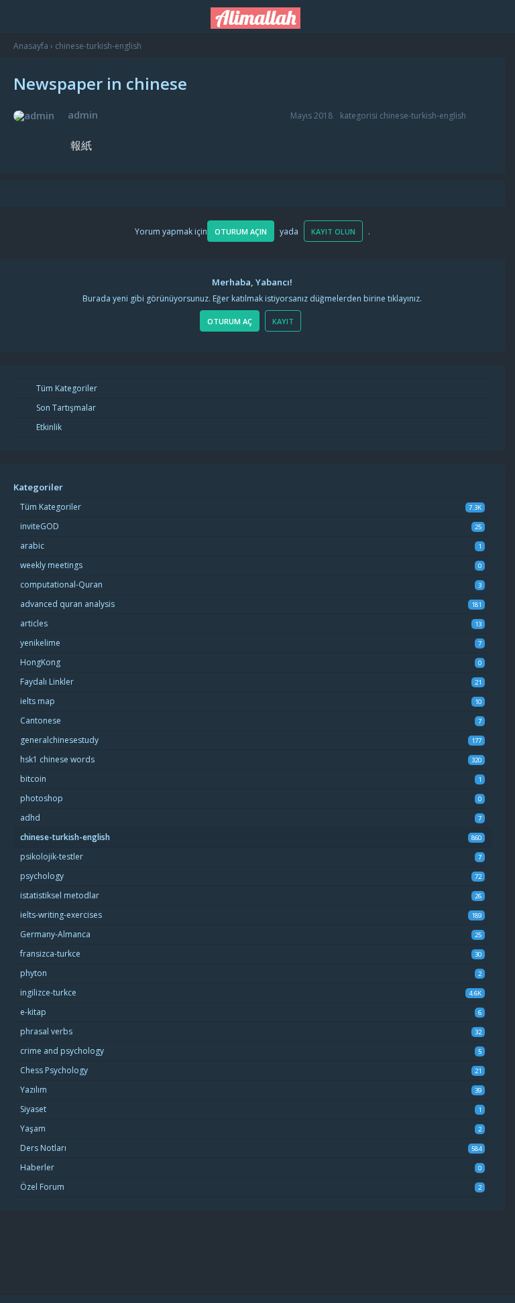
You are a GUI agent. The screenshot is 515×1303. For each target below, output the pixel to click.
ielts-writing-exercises (61, 914)
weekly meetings (51, 565)
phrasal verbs (46, 1031)
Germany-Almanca (55, 934)
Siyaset (33, 1109)
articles (34, 623)
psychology (42, 876)
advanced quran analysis (67, 604)
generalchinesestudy (59, 740)
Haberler (37, 1167)
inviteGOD (39, 526)
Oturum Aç (229, 321)
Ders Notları (43, 1148)
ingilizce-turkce (48, 992)
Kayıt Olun (333, 231)
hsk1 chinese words (57, 759)
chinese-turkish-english (423, 115)
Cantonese (40, 720)
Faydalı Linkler (47, 681)
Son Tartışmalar (65, 407)
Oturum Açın (241, 231)
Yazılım (33, 1089)
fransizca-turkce (50, 953)
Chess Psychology (54, 1070)
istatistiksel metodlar (59, 895)
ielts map (37, 701)
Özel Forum (42, 1186)
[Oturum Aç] (479, 14)
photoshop (41, 798)
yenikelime (40, 642)
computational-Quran (61, 584)
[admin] (33, 116)
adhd (30, 817)
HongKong (40, 662)
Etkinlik (48, 427)
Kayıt (283, 321)
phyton (33, 973)
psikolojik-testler (51, 856)
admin (83, 114)
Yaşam (33, 1128)
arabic (32, 545)
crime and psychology (62, 1050)
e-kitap (33, 1012)
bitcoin (33, 778)
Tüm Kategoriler (65, 388)
